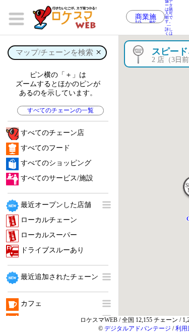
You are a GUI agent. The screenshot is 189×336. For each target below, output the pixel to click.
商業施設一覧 (145, 18)
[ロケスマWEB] (68, 17)
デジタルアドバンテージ (137, 328)
